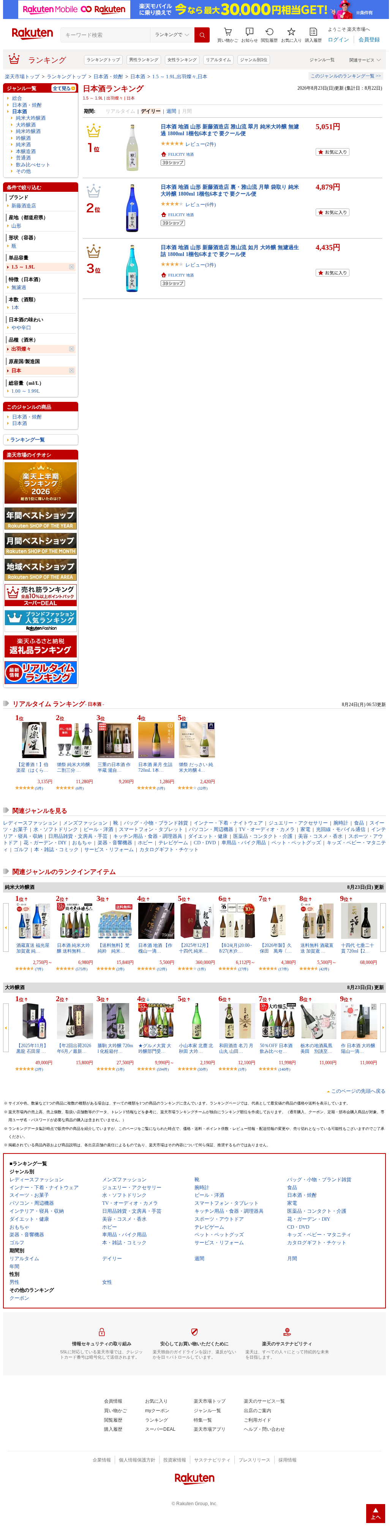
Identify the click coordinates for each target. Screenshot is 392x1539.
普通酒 (23, 158)
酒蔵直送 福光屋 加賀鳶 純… (32, 948)
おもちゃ (82, 842)
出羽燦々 (21, 349)
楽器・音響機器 (115, 842)
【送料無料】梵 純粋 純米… (116, 948)
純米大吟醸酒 (31, 118)
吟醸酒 (23, 138)
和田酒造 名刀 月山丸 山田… (236, 1048)
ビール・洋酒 (98, 829)
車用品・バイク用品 (243, 842)
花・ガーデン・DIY (45, 842)
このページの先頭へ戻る (358, 1091)
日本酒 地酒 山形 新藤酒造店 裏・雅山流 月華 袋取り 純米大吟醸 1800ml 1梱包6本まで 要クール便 (230, 190)
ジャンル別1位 (253, 59)
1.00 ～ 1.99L (25, 391)
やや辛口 (21, 327)
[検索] (202, 35)
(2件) (120, 969)
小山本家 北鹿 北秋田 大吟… (196, 1048)
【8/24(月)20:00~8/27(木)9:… (235, 948)
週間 (171, 111)
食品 (359, 823)
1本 (15, 307)
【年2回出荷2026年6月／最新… (74, 1048)
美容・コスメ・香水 (320, 836)
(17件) (283, 969)
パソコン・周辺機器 (211, 829)
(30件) (202, 1069)
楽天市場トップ (22, 76)
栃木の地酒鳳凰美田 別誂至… (316, 1048)
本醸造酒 (26, 151)
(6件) (80, 788)
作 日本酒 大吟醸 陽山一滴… (358, 1048)
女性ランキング (182, 59)
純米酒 (23, 144)
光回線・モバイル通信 (340, 829)
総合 (17, 98)
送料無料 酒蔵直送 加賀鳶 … (317, 948)
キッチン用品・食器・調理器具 (147, 836)
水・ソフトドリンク (55, 829)
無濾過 (18, 287)
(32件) (202, 788)
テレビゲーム (173, 842)
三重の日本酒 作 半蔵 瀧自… (114, 767)
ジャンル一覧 (322, 59)
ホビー (145, 842)
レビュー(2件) (200, 144)
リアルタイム (218, 59)
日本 (16, 370)
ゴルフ (21, 849)
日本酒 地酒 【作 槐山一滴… (155, 948)
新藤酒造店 (23, 206)
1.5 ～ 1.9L (23, 267)
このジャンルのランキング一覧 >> (346, 76)
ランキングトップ (103, 59)
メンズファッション (85, 823)
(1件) (161, 788)
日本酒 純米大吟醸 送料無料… (73, 948)
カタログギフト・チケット (169, 849)
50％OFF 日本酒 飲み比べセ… (276, 1048)
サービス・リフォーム (109, 849)
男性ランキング (143, 59)
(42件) (324, 969)
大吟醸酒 (26, 125)
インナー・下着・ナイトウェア (228, 823)
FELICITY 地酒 (181, 154)
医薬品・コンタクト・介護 (262, 836)
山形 (16, 226)
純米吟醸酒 (28, 131)
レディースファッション (30, 823)
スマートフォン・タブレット (151, 829)
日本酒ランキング (113, 88)
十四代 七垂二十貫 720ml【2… (357, 948)
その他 (23, 171)
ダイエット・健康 (208, 836)
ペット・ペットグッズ (296, 842)
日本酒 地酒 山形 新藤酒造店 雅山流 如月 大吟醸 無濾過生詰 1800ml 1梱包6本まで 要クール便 (230, 250)
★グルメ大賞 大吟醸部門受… (154, 1048)
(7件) (39, 969)
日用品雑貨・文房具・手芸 (77, 836)
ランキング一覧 (27, 439)
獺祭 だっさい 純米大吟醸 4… (196, 767)
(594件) (163, 1069)
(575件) (81, 969)
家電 (305, 829)
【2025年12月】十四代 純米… (195, 948)
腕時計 (341, 823)
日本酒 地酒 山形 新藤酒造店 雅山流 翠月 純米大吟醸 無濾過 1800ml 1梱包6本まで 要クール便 (230, 129)
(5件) (39, 788)
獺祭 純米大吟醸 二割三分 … (73, 767)
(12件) (162, 969)
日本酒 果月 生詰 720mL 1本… (155, 767)
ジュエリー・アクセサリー (298, 823)
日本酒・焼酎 (108, 76)
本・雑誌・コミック (56, 849)
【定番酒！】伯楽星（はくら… (32, 767)
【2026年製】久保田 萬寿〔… (276, 948)
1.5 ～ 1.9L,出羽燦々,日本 (179, 76)
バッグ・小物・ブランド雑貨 (156, 823)
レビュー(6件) (200, 204)
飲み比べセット (33, 164)
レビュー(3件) (200, 265)
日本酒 (137, 76)
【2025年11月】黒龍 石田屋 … (32, 1048)
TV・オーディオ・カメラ (267, 829)
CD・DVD (205, 842)
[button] (249, 35)
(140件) (284, 1069)
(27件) (243, 969)
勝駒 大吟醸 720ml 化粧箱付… (115, 1048)
